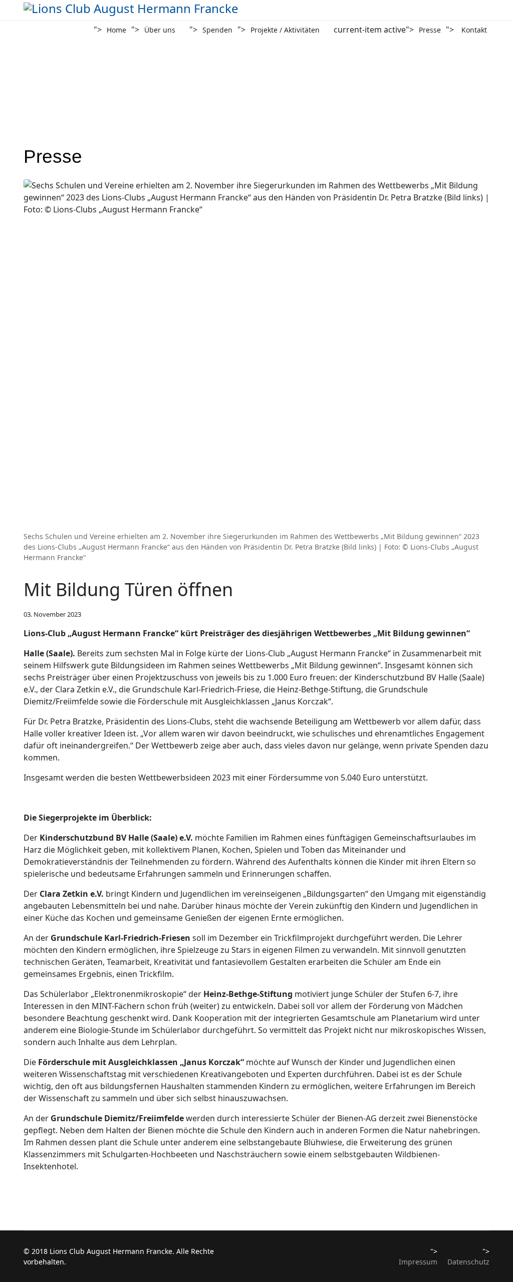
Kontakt (474, 30)
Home (116, 30)
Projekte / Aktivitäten (285, 30)
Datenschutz (468, 1261)
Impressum (418, 1261)
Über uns (159, 30)
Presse (430, 30)
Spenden (217, 30)
